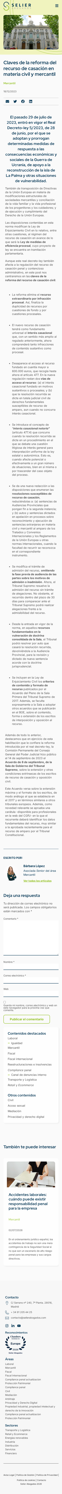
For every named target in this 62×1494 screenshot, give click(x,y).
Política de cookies (26, 1480)
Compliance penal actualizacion (23, 1379)
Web (6, 989)
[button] (7, 101)
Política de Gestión (25, 1475)
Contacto (41, 1480)
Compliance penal (15, 1387)
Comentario (10, 919)
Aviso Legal (8, 1475)
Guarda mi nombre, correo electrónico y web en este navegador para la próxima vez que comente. (30, 1007)
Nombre (8, 962)
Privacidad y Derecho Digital (21, 1402)
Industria (10, 1441)
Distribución (11, 1445)
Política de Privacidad (47, 1475)
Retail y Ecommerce (16, 1434)
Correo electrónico (14, 975)
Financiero (11, 1453)
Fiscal (8, 1371)
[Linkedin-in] (13, 1326)
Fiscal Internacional (16, 1375)
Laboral (9, 1363)
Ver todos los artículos (37, 880)
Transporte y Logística (17, 1430)
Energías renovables (16, 1437)
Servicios (10, 1449)
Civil (7, 1391)
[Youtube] (19, 1326)
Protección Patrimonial (17, 1418)
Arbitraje (10, 1398)
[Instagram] (7, 1326)
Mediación (11, 1394)
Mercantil (9, 83)
